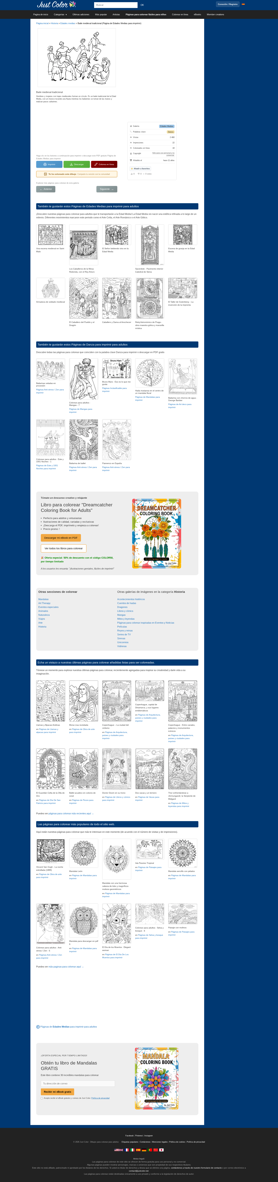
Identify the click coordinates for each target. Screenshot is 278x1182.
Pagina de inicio (40, 14)
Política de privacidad (100, 1098)
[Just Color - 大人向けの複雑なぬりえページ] (161, 1150)
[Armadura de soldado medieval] (50, 297)
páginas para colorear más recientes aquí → (71, 813)
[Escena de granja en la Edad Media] (182, 244)
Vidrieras (122, 646)
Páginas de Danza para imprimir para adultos (99, 344)
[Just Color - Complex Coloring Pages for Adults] (118, 1150)
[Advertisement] (76, 128)
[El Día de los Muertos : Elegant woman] (116, 943)
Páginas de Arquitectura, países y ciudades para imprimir (115, 735)
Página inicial (42, 23)
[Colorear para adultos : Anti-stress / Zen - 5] (50, 943)
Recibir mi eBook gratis (57, 1091)
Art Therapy (44, 603)
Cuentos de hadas (126, 603)
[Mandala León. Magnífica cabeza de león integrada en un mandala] (83, 867)
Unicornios (122, 642)
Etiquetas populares (130, 1142)
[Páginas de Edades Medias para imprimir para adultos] (38, 1026)
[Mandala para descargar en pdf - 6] (83, 937)
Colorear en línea (180, 14)
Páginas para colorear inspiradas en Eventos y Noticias (145, 623)
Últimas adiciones (81, 14)
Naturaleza (44, 615)
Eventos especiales (48, 607)
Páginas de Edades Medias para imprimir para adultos (105, 206)
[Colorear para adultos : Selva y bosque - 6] (149, 923)
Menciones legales (160, 1142)
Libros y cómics (125, 611)
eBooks (197, 14)
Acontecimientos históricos (131, 599)
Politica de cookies (177, 1142)
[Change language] (243, 4)
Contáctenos (145, 1142)
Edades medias (67, 23)
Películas (122, 626)
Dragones (122, 607)
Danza (170, 132)
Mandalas (43, 599)
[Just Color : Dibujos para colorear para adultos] (57, 4)
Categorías (59, 14)
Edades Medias (166, 126)
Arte (40, 623)
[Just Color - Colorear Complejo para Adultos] (138, 1150)
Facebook (129, 1136)
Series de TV (124, 634)
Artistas (116, 14)
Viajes (41, 619)
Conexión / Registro (228, 4)
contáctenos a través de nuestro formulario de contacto (196, 1168)
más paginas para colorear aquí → (66, 966)
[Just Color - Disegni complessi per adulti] (132, 1150)
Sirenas (121, 638)
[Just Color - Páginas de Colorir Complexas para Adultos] (150, 1150)
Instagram (148, 1136)
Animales (43, 611)
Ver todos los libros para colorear (64, 548)
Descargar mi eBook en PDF (60, 537)
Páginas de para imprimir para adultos (68, 1026)
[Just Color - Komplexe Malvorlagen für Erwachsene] (144, 1150)
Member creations (215, 14)
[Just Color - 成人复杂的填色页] (155, 1150)
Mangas (121, 615)
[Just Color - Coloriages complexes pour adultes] (127, 1150)
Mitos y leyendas (126, 619)
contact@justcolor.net (139, 1171)
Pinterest (139, 1136)
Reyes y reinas (125, 630)
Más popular (101, 14)
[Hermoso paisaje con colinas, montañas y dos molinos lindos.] (182, 923)
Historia (54, 23)
